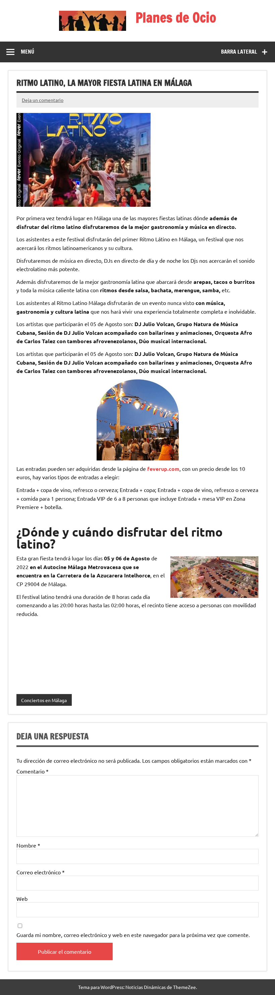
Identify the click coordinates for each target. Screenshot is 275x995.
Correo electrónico (40, 872)
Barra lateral (239, 51)
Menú (27, 51)
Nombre (28, 845)
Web (22, 898)
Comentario (32, 771)
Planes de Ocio (175, 17)
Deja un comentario (42, 100)
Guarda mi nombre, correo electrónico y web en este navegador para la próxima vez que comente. (133, 934)
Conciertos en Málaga (44, 700)
